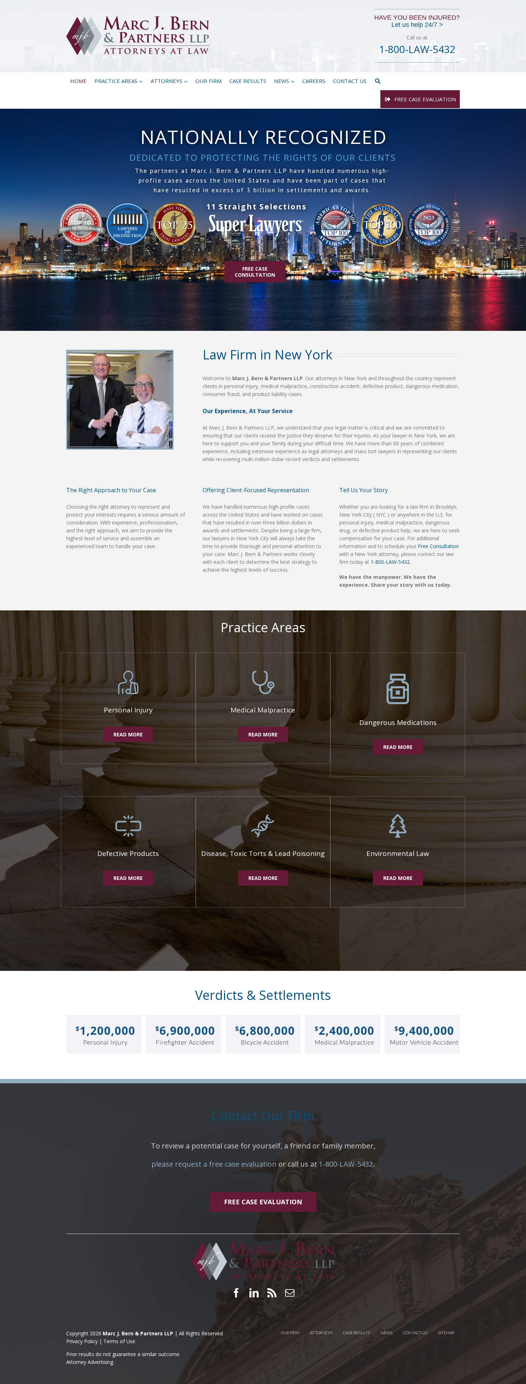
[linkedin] (254, 1292)
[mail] (289, 1292)
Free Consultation (438, 546)
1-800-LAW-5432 (390, 561)
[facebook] (236, 1292)
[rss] (272, 1292)
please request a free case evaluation (214, 1164)
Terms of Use (119, 1341)
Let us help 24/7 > (417, 24)
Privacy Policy (82, 1341)
